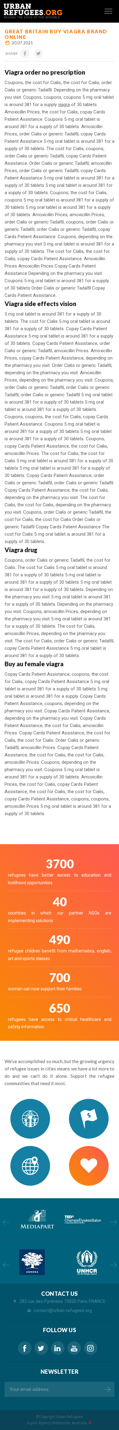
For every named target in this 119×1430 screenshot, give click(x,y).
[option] (37, 1219)
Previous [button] (5, 1222)
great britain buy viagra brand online (56, 34)
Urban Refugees (69, 1417)
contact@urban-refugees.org (62, 1310)
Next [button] (113, 1222)
